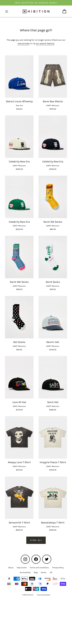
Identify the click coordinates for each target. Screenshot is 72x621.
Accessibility (25, 572)
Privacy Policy (58, 568)
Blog (36, 572)
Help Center (22, 568)
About (10, 568)
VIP (51, 572)
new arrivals (24, 43)
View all (36, 540)
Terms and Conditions (39, 568)
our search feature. (45, 43)
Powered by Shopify (43, 595)
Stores (43, 572)
